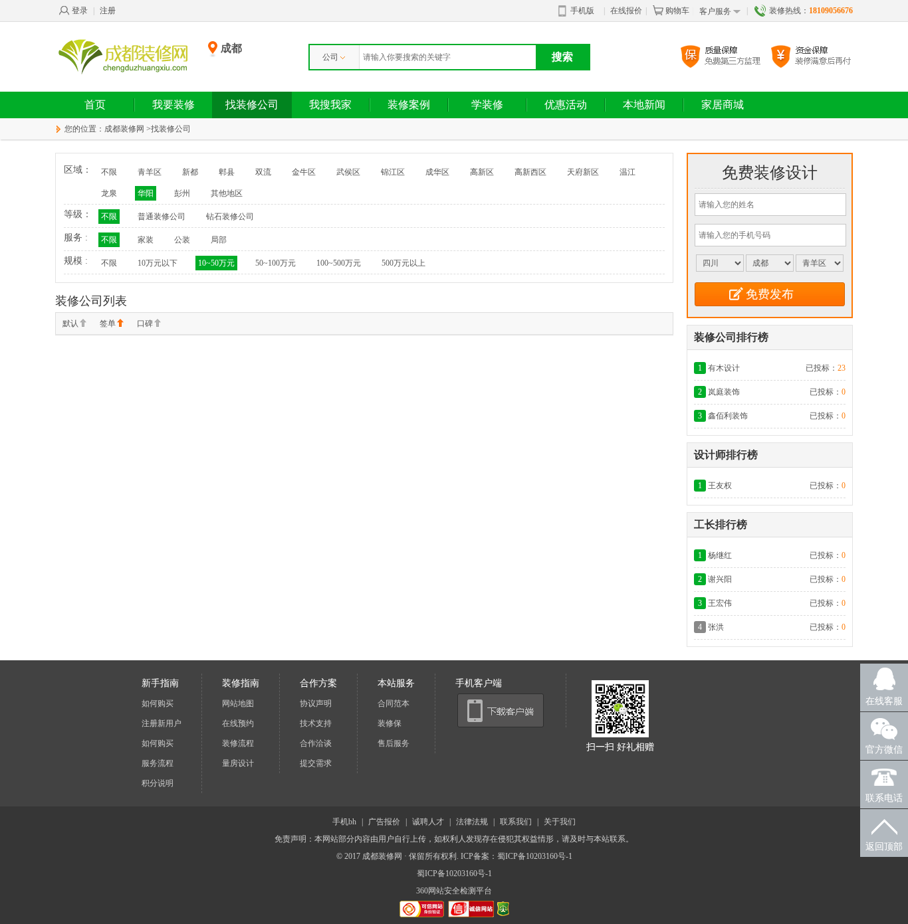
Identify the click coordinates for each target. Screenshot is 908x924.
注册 (108, 10)
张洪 (716, 627)
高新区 (482, 172)
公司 (330, 57)
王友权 (720, 485)
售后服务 (393, 743)
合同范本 (393, 703)
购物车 (677, 10)
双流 (263, 172)
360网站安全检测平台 (454, 890)
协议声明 (316, 703)
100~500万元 (338, 263)
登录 (80, 10)
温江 (627, 172)
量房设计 (238, 763)
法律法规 (472, 821)
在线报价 (626, 10)
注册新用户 (161, 723)
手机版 (582, 10)
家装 (146, 239)
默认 (70, 323)
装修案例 (409, 104)
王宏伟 (720, 603)
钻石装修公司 (230, 216)
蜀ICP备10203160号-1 (454, 873)
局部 (219, 239)
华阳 (146, 193)
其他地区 (227, 193)
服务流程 (157, 763)
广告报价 (384, 821)
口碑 (145, 323)
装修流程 (238, 743)
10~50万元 (216, 263)
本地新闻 (644, 104)
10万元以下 (157, 263)
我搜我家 (330, 104)
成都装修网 (124, 129)
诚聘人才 (428, 821)
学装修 (487, 104)
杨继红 (720, 555)
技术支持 (316, 723)
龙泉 (109, 193)
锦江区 (393, 172)
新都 (190, 172)
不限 (109, 172)
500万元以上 (403, 263)
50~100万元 (275, 263)
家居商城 (722, 104)
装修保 (389, 723)
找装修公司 (252, 104)
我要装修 (173, 104)
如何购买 (157, 703)
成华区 (437, 172)
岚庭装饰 (724, 392)
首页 (95, 104)
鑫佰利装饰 (728, 415)
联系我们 (516, 821)
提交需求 (316, 763)
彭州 (182, 193)
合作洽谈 (316, 743)
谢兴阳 (720, 579)
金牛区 (304, 172)
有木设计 (724, 368)
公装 (182, 239)
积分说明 (157, 783)
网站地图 (238, 703)
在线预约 (238, 723)
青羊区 (150, 172)
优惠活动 (565, 104)
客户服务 (715, 11)
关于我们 (560, 821)
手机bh (344, 821)
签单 (108, 323)
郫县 (227, 172)
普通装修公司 (161, 216)
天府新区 (583, 172)
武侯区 (348, 172)
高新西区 (530, 172)
